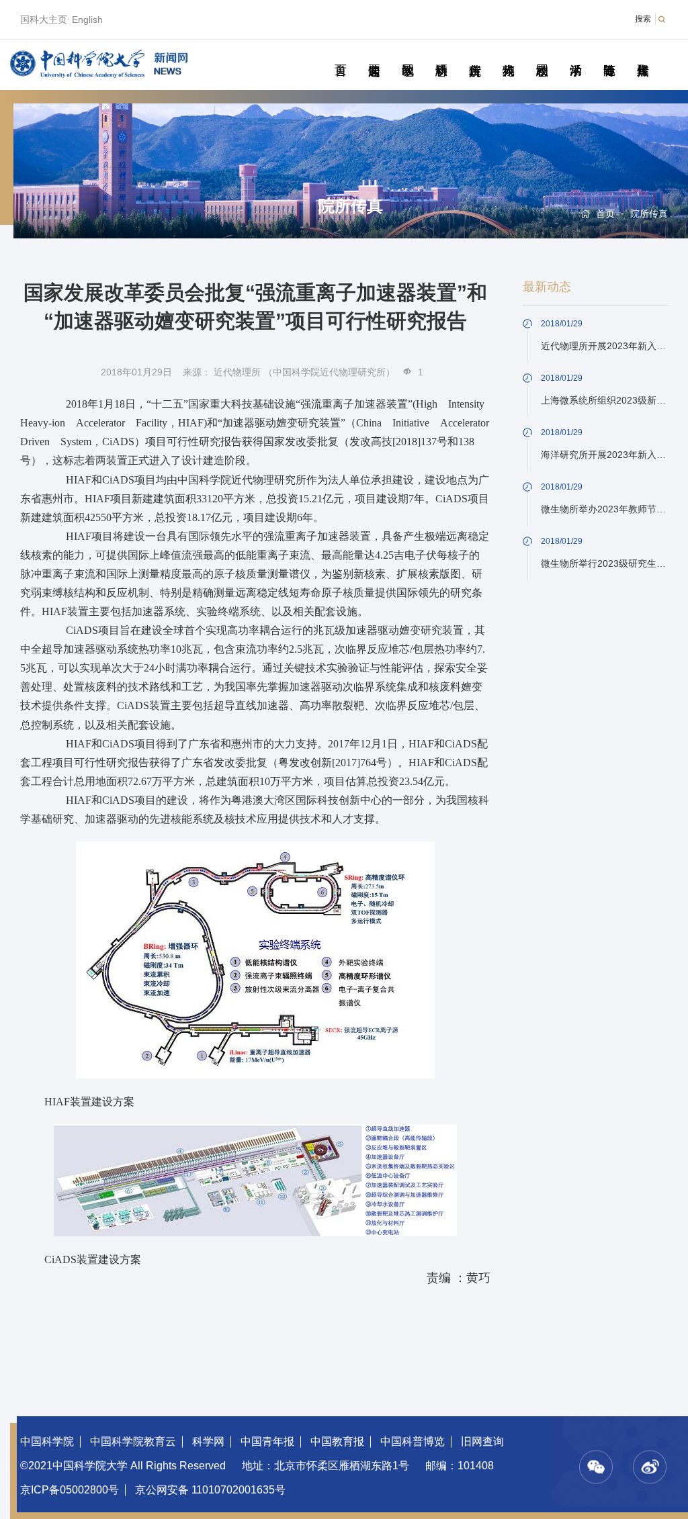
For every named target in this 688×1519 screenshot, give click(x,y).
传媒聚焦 (643, 55)
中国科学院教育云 (133, 1441)
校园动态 (542, 55)
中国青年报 (267, 1441)
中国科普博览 (412, 1441)
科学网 (208, 1441)
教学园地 (407, 55)
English (87, 19)
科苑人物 (508, 55)
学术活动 (575, 55)
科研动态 (441, 55)
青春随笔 (609, 55)
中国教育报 (337, 1441)
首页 (340, 55)
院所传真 (475, 55)
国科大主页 (43, 19)
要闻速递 (374, 55)
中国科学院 (47, 1441)
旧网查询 (482, 1441)
